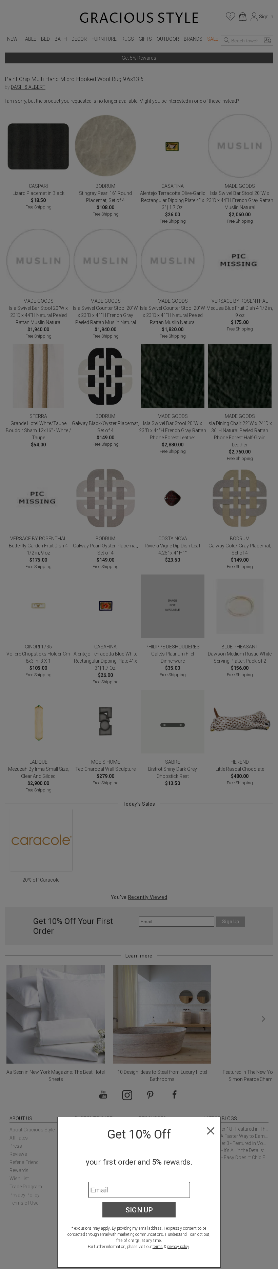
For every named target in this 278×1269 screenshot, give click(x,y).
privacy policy (178, 1246)
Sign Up (139, 1210)
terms (158, 1246)
